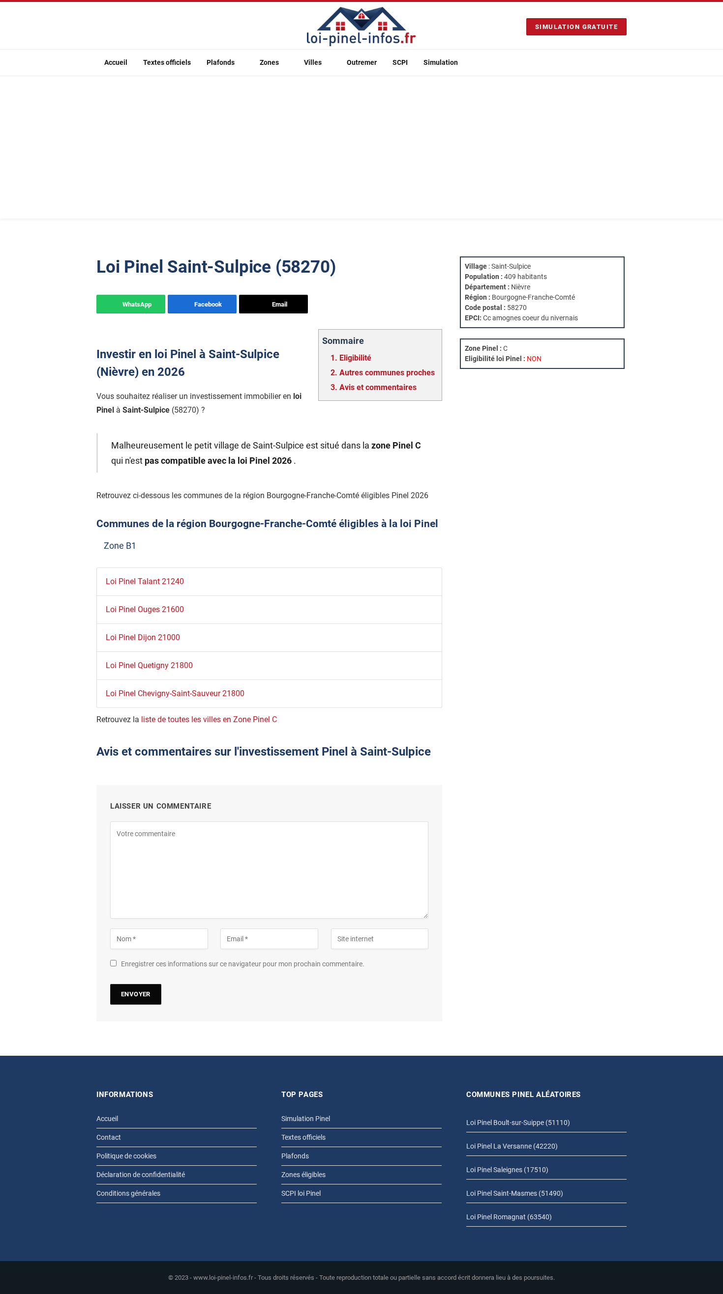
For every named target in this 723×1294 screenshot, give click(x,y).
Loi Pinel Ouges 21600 (145, 609)
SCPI (400, 62)
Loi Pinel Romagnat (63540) (509, 1217)
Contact (108, 1137)
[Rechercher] (623, 63)
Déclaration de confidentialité (140, 1175)
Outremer (362, 62)
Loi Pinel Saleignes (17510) (507, 1170)
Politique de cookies (126, 1156)
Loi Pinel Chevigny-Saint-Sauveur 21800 (175, 693)
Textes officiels (167, 62)
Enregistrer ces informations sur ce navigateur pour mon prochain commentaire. (242, 964)
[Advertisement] (361, 150)
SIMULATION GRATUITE (576, 26)
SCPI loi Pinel (301, 1193)
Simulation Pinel (305, 1119)
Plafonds (221, 62)
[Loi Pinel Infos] (361, 26)
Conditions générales (128, 1193)
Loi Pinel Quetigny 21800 (149, 665)
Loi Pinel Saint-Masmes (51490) (514, 1193)
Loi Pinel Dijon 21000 (143, 637)
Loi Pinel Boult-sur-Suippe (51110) (518, 1122)
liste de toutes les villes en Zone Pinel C (209, 719)
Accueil (115, 62)
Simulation (440, 62)
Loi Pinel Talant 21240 (145, 581)
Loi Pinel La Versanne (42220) (512, 1146)
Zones (269, 62)
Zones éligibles (303, 1175)
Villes (313, 62)
